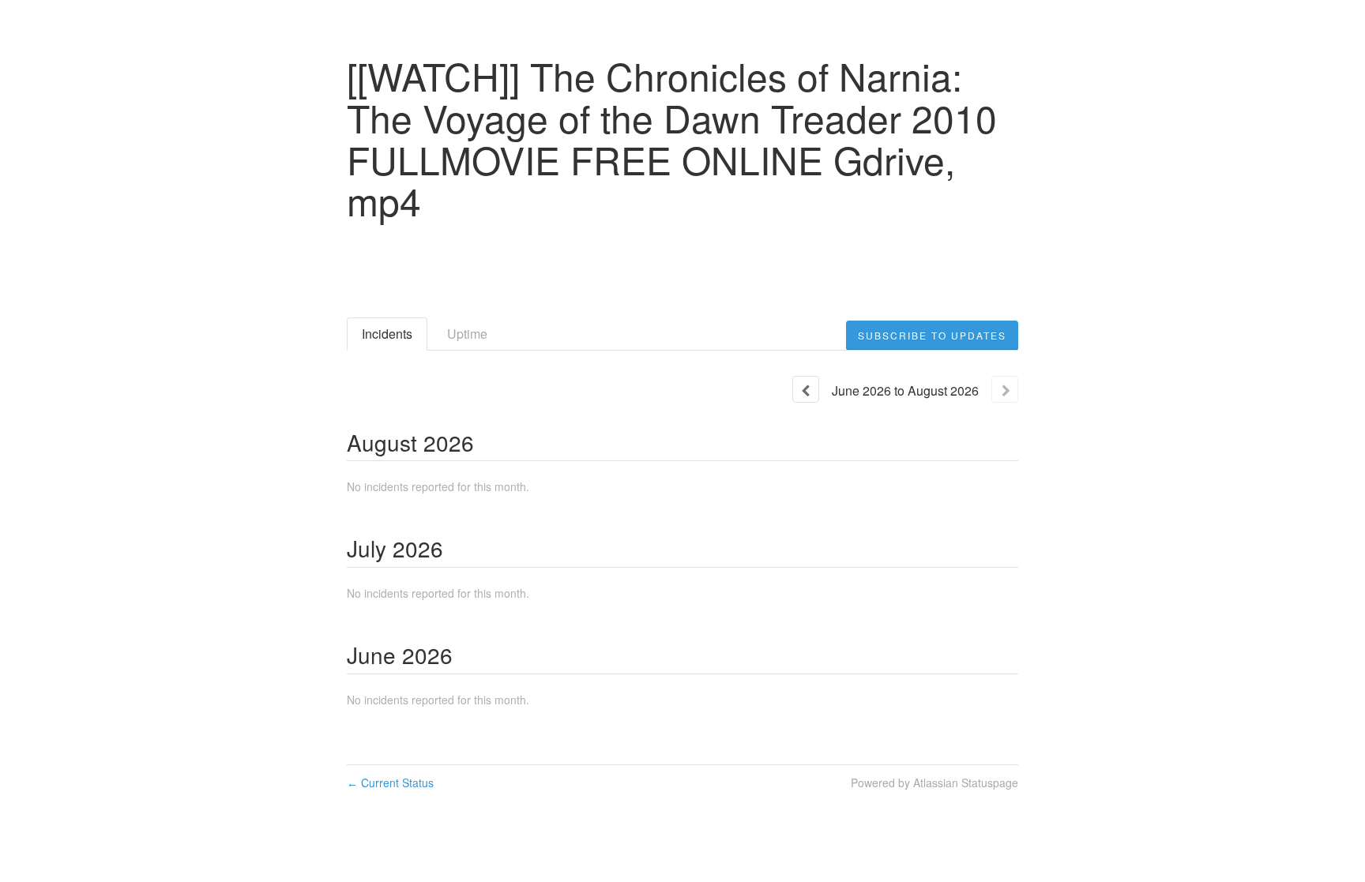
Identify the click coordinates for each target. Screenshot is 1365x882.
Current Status (390, 782)
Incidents (387, 334)
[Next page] (1004, 389)
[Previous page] (805, 389)
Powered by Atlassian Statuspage (934, 782)
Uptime (467, 334)
